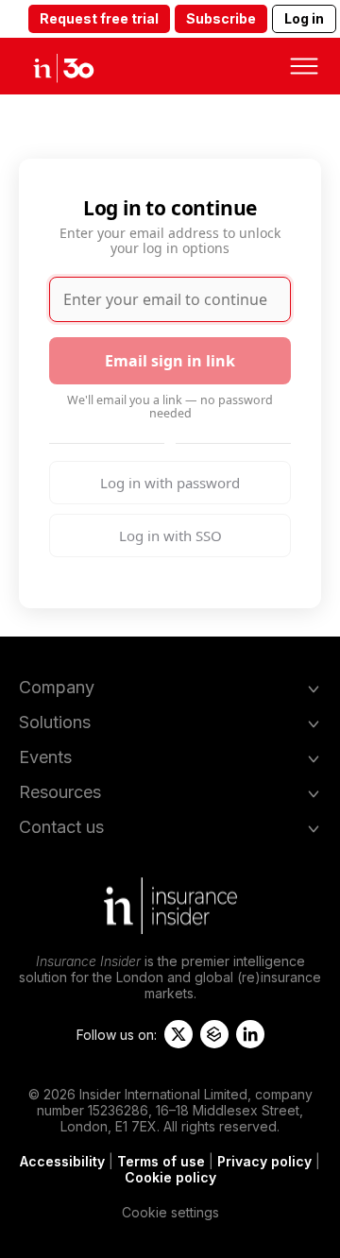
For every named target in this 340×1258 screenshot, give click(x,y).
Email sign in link (170, 360)
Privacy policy (264, 1161)
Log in (304, 18)
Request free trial (99, 18)
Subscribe (221, 18)
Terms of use (161, 1161)
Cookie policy (170, 1177)
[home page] (80, 66)
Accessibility (62, 1161)
